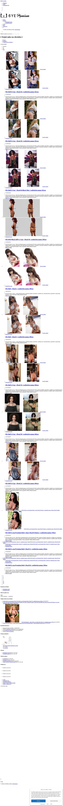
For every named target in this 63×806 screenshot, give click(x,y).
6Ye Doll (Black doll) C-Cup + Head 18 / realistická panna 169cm (25, 239)
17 (3, 581)
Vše (3, 49)
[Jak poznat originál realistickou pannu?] (7, 644)
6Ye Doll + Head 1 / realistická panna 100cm (19, 289)
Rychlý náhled (43, 69)
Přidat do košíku (8, 99)
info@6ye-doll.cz (8, 630)
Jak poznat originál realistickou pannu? (10, 645)
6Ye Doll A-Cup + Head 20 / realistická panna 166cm (22, 434)
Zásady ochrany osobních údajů (9, 661)
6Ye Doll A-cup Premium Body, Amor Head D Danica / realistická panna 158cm (30, 533)
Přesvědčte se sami (4, 774)
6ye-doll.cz (11, 631)
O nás (4, 658)
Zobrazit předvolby (54, 800)
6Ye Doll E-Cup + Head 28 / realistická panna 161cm (22, 141)
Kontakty (5, 659)
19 (3, 583)
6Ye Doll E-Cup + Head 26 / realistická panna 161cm (22, 92)
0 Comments (5, 647)
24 (3, 48)
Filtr (1, 595)
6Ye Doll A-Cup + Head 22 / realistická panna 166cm (22, 483)
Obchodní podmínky (7, 660)
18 (3, 582)
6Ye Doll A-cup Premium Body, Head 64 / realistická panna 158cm (26, 565)
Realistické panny (8, 89)
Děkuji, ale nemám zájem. (5, 776)
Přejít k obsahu (3, 1)
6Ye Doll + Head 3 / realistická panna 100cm (19, 337)
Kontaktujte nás (6, 680)
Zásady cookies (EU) (7, 684)
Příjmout (38, 800)
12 (3, 47)
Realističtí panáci (6, 590)
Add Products (17, 29)
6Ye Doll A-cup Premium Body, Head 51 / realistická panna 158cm (26, 549)
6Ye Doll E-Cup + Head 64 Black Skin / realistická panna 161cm (25, 190)
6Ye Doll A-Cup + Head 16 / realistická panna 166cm (22, 385)
